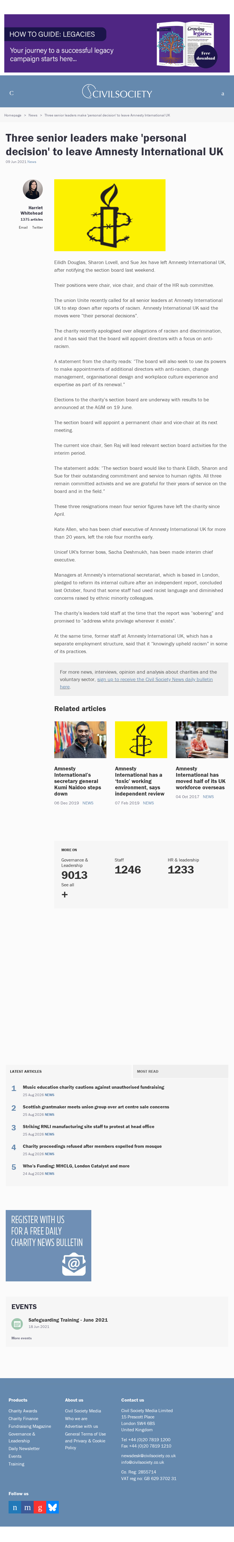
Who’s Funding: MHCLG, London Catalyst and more (76, 1166)
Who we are (76, 1418)
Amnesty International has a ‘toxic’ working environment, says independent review (140, 781)
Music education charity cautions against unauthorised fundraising (93, 1087)
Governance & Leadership (22, 1437)
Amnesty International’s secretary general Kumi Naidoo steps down (77, 781)
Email (23, 227)
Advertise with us (81, 1426)
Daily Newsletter (24, 1448)
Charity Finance (23, 1418)
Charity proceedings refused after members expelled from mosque (92, 1146)
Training (16, 1464)
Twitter (37, 227)
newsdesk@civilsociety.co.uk (148, 1455)
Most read (147, 1071)
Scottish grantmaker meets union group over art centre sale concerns (96, 1107)
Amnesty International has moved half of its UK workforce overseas (201, 778)
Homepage (12, 115)
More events (21, 1338)
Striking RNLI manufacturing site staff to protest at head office (88, 1126)
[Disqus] (141, 985)
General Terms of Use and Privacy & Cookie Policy (85, 1440)
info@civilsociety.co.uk (142, 1462)
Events (15, 1456)
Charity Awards (23, 1411)
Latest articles (26, 1071)
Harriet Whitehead (32, 210)
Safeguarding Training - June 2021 (68, 1319)
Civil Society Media (83, 1411)
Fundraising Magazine (30, 1426)
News (33, 115)
